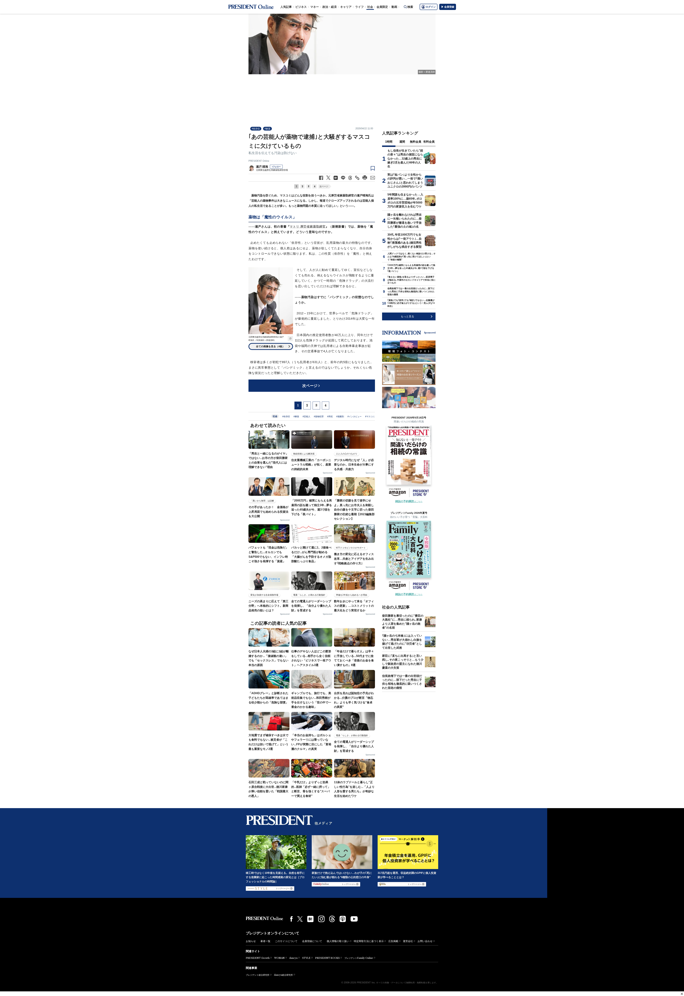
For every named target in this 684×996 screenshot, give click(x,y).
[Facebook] (291, 919)
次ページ (324, 186)
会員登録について (312, 941)
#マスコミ (370, 416)
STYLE (306, 958)
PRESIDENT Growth (258, 958)
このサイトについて (286, 941)
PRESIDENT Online (258, 161)
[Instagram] (321, 919)
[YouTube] (354, 918)
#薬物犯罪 (319, 416)
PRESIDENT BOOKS (327, 958)
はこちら (409, 501)
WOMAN (279, 958)
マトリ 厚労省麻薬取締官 (308, 226)
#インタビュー (355, 416)
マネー (314, 6)
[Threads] (332, 919)
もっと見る (407, 316)
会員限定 (382, 6)
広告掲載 (393, 941)
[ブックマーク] (372, 168)
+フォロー (276, 167)
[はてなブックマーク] (310, 919)
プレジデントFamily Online (358, 958)
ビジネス (301, 6)
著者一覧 (265, 941)
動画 (394, 6)
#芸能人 (306, 416)
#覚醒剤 (340, 416)
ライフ (359, 6)
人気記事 (286, 6)
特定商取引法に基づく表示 (369, 941)
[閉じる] (682, 994)
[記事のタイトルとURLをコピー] (357, 178)
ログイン (431, 6)
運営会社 (408, 941)
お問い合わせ (425, 941)
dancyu (293, 958)
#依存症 (256, 128)
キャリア (346, 6)
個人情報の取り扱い (338, 941)
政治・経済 (329, 6)
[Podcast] (343, 919)
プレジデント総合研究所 (257, 975)
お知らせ (251, 941)
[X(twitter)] (300, 919)
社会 (370, 6)
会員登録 (449, 6)
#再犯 (330, 416)
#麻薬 (267, 128)
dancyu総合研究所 (283, 975)
